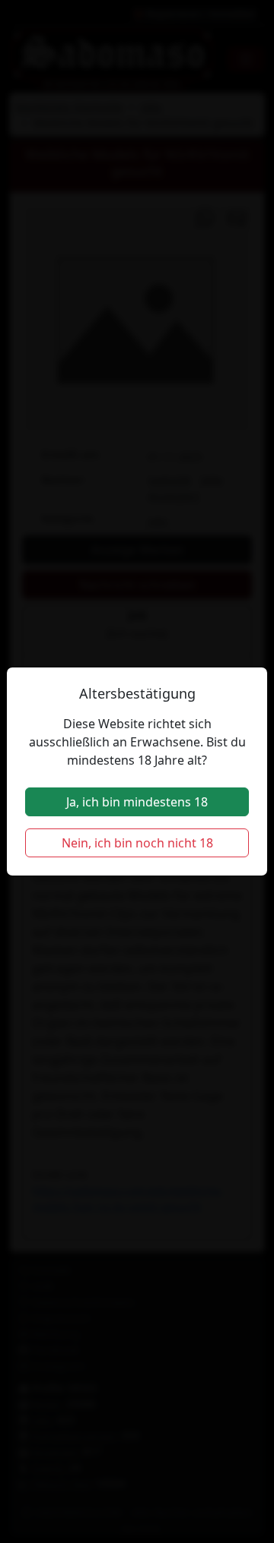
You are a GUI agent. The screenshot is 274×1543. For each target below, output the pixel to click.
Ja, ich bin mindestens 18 (137, 802)
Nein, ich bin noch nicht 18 (137, 843)
